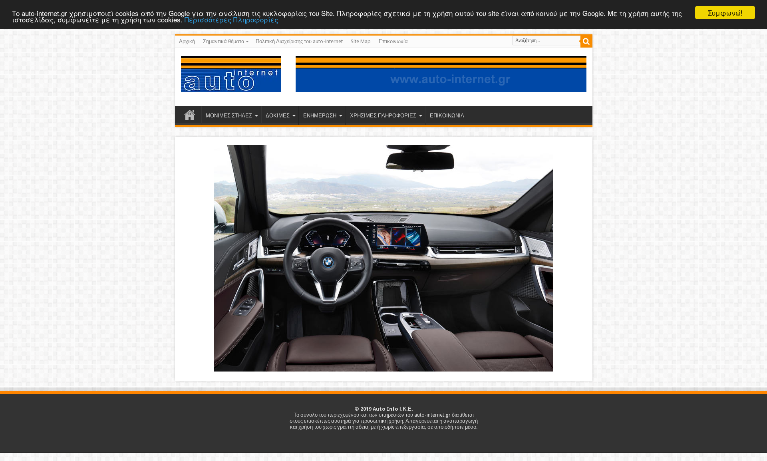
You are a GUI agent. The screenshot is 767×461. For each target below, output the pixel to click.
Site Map (361, 41)
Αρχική (187, 41)
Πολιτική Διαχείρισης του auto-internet (299, 41)
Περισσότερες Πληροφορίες (231, 20)
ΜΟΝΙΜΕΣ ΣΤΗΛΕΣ (229, 116)
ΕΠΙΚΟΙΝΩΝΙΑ (447, 116)
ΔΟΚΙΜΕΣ (278, 116)
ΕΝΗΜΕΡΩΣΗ (319, 116)
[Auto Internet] (231, 86)
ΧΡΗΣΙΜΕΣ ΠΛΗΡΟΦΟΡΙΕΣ (383, 116)
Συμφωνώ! (725, 13)
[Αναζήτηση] (586, 42)
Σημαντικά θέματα (223, 41)
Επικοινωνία (393, 41)
